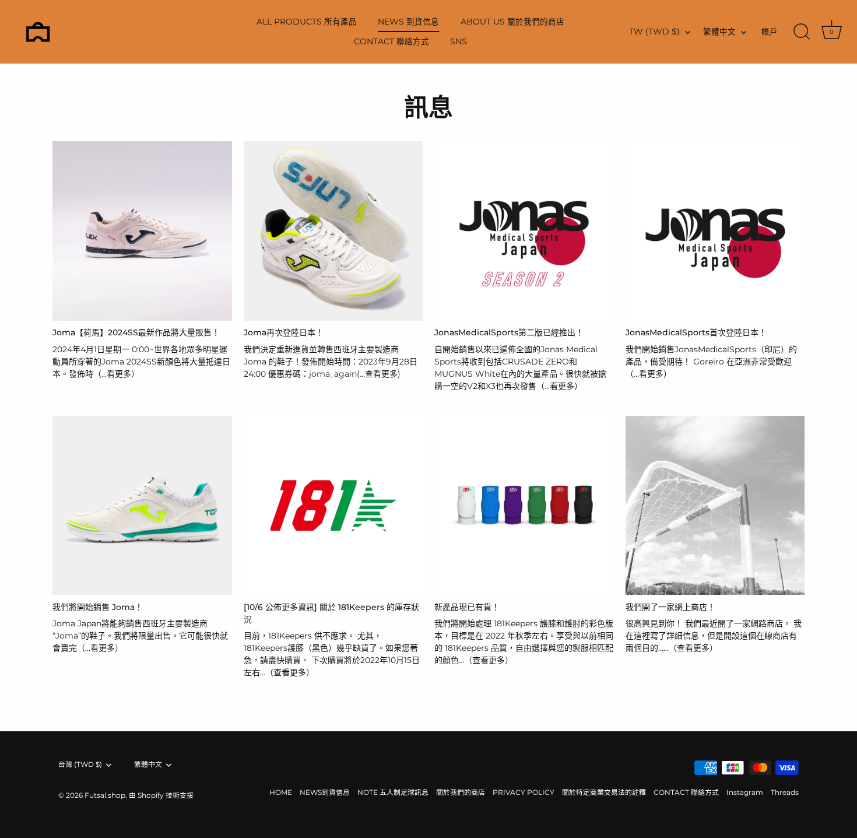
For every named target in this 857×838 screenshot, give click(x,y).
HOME (280, 792)
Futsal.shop (105, 795)
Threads (785, 792)
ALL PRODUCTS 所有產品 (307, 21)
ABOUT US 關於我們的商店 (512, 21)
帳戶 (769, 31)
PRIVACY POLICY (523, 792)
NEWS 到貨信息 (408, 21)
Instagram (744, 792)
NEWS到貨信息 (325, 792)
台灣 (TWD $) (80, 764)
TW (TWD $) (654, 31)
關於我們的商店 (460, 792)
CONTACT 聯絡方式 (391, 41)
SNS (458, 41)
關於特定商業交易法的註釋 (604, 792)
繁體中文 (719, 31)
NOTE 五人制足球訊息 (392, 792)
